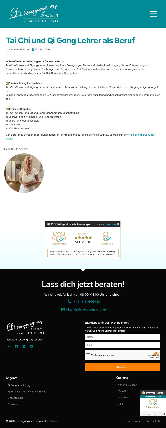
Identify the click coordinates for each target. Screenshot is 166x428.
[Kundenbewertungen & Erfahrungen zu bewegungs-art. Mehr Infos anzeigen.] (83, 258)
